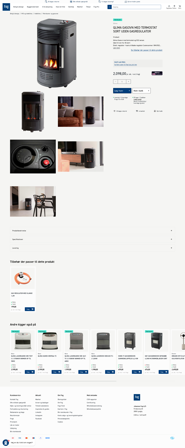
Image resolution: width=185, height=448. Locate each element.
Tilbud (88, 7)
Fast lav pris (117, 20)
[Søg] (110, 7)
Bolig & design (18, 7)
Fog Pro (96, 7)
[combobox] (136, 7)
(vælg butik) (138, 99)
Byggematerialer (33, 7)
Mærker (80, 7)
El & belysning (47, 7)
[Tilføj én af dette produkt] (128, 81)
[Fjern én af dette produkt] (115, 81)
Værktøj (71, 7)
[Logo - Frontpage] (6, 7)
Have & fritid (60, 7)
